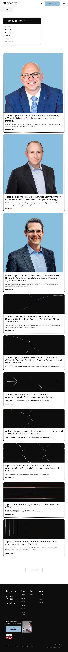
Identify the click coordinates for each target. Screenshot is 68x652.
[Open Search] (41, 3)
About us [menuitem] (41, 594)
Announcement (9, 32)
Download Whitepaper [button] (13, 628)
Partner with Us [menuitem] (23, 609)
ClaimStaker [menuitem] (24, 601)
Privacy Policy (58, 644)
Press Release (9, 41)
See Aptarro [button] (52, 3)
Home (3, 9)
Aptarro (32, 400)
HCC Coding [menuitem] (24, 598)
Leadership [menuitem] (42, 597)
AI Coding (7, 29)
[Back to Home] (10, 3)
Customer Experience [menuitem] (24, 613)
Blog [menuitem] (31, 594)
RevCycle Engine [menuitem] (23, 595)
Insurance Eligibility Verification (54, 647)
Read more (9, 129)
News (6, 38)
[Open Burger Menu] (64, 3)
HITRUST (7, 35)
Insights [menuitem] (32, 597)
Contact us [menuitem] (42, 602)
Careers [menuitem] (41, 599)
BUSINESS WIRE (24, 366)
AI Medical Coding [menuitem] (24, 604)
